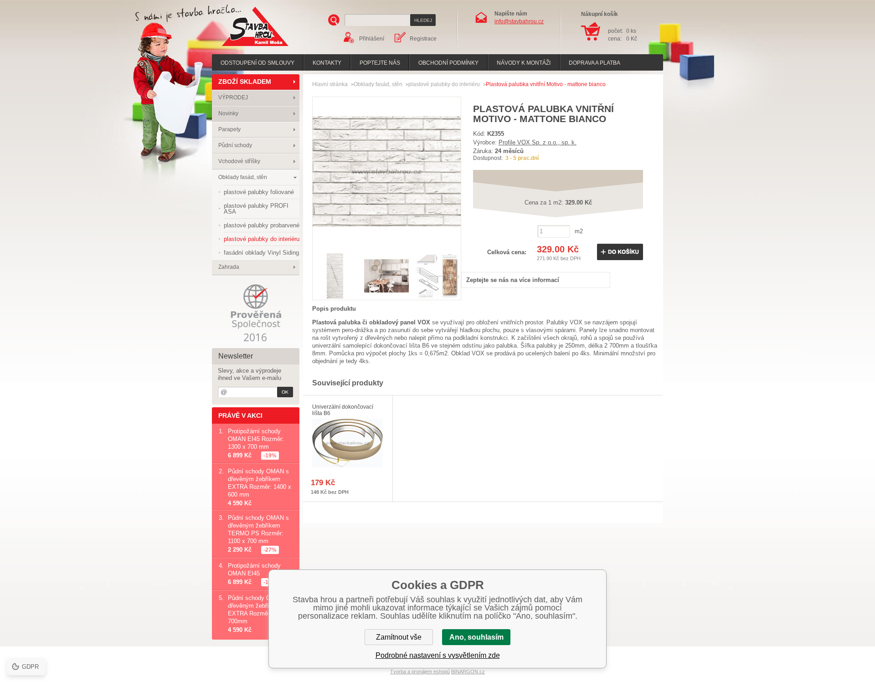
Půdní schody (235, 145)
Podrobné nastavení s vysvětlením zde (438, 655)
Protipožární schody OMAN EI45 (254, 569)
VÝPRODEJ (233, 97)
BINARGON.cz (468, 671)
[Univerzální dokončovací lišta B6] (347, 443)
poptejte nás (380, 63)
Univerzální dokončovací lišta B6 (342, 410)
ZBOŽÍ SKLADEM (244, 81)
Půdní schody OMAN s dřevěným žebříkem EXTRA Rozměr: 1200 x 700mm (259, 610)
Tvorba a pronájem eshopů (420, 671)
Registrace (423, 39)
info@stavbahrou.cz (519, 21)
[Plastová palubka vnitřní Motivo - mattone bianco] (387, 243)
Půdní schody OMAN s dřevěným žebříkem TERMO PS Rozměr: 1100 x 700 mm (258, 529)
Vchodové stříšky (239, 161)
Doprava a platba (594, 63)
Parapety (229, 129)
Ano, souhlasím (476, 637)
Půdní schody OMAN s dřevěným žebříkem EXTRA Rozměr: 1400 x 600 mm (259, 483)
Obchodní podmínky (448, 63)
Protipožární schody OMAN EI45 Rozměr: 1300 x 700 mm (256, 439)
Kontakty (327, 63)
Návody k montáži (524, 63)
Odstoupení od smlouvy (257, 63)
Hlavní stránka (330, 84)
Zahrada (228, 267)
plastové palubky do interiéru (444, 84)
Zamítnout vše (399, 637)
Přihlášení (371, 39)
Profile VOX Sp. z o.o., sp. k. (537, 142)
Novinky (228, 113)
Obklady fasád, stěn (242, 177)
